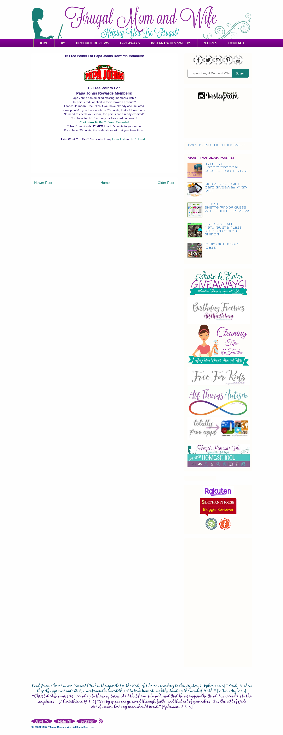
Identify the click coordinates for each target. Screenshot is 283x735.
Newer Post (43, 183)
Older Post (166, 183)
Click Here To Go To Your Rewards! (104, 122)
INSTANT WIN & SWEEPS (171, 43)
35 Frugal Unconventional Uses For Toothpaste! (226, 168)
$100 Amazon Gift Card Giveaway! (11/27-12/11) (226, 188)
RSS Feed (138, 139)
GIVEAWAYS (130, 43)
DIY (62, 43)
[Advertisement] (104, 163)
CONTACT (236, 43)
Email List (119, 139)
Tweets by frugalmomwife (215, 145)
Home (105, 183)
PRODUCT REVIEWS (92, 43)
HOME (43, 43)
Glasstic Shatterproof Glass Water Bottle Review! (227, 208)
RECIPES (209, 43)
